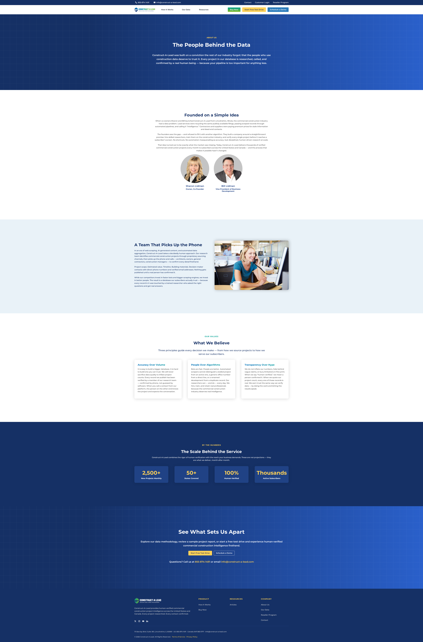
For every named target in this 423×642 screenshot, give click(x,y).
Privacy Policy (191, 637)
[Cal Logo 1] (144, 8)
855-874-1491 (202, 561)
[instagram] (139, 621)
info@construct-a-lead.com (237, 561)
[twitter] (135, 621)
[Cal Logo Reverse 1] (147, 599)
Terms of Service (178, 637)
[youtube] (143, 621)
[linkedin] (147, 621)
